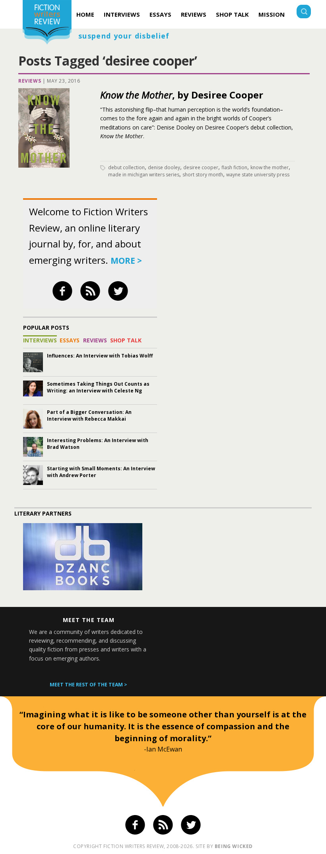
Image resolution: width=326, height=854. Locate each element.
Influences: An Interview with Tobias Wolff (100, 355)
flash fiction (234, 167)
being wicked (234, 846)
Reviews (193, 14)
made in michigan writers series (143, 174)
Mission (271, 14)
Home (85, 14)
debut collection (126, 167)
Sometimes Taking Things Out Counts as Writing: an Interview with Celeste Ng (98, 387)
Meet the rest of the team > (88, 684)
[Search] (304, 12)
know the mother (269, 167)
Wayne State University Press (257, 174)
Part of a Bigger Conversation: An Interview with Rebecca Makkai (89, 415)
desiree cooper (200, 167)
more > (126, 260)
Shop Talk (232, 14)
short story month (202, 174)
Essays (160, 14)
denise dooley (164, 167)
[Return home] (47, 23)
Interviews (122, 14)
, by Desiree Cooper (181, 94)
